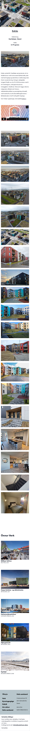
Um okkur (6, 707)
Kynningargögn (8, 701)
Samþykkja (4, 728)
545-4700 (19, 707)
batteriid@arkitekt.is (22, 710)
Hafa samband (7, 710)
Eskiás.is (24, 99)
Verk (4, 698)
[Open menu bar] (27, 3)
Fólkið (4, 704)
